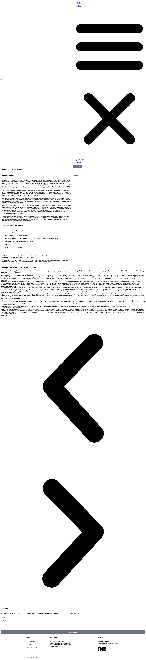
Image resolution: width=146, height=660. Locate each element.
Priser (77, 5)
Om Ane (78, 2)
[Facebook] (100, 649)
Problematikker (80, 3)
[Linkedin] (104, 649)
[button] (109, 82)
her (34, 257)
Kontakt (78, 6)
